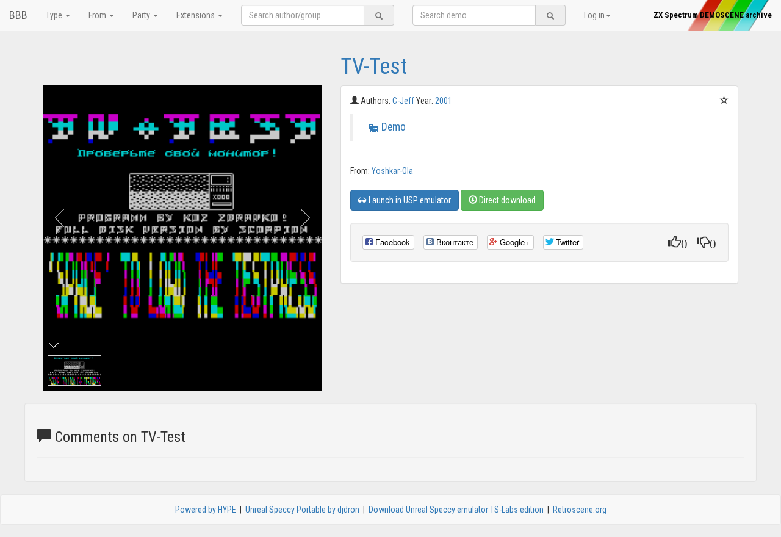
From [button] (98, 15)
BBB (18, 15)
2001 (443, 101)
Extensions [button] (196, 15)
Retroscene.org (579, 509)
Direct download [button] (506, 200)
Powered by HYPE (205, 509)
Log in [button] (594, 15)
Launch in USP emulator (409, 200)
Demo (393, 127)
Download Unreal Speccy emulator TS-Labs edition (456, 509)
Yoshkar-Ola (392, 171)
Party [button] (142, 15)
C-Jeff (404, 101)
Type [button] (55, 15)
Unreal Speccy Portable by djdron (302, 509)
